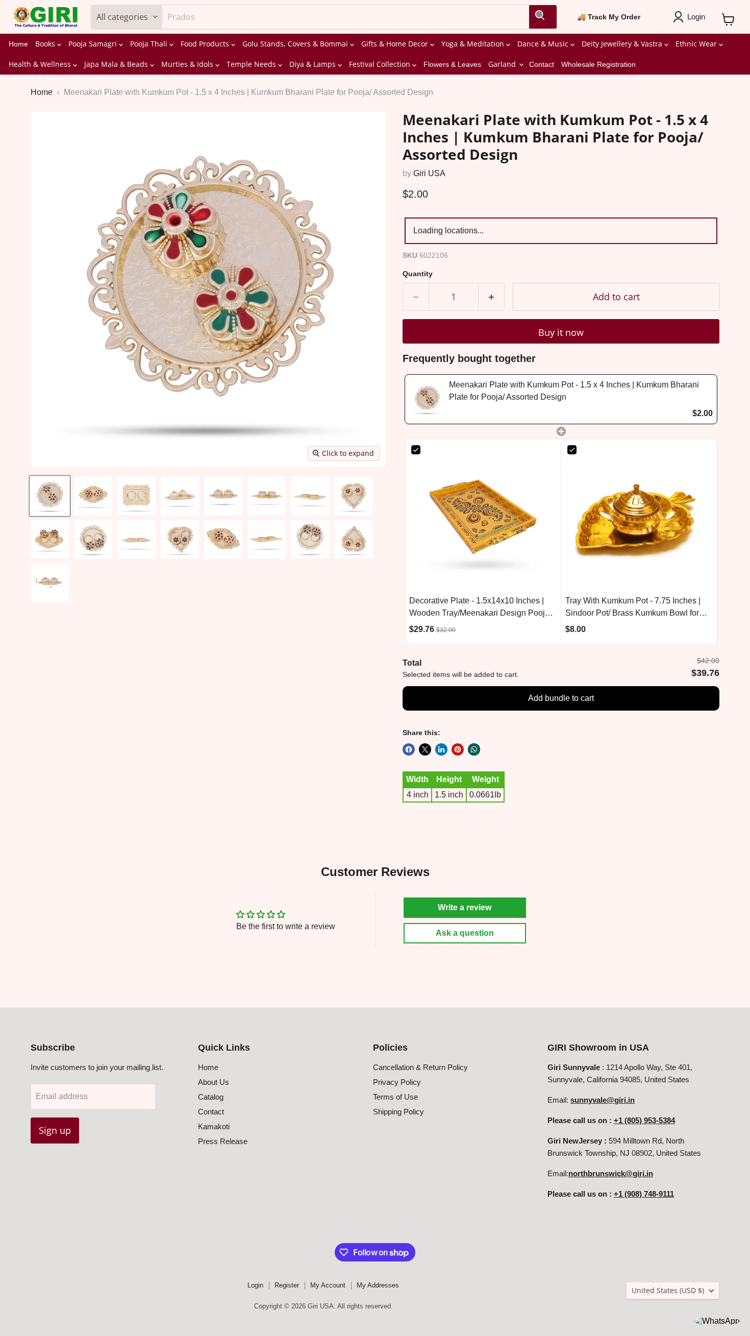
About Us (213, 1082)
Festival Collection (380, 64)
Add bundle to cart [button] (561, 698)
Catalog (210, 1096)
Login (255, 1285)
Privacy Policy (397, 1082)
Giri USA (429, 173)
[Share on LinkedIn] (441, 749)
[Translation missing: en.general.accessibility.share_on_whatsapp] (474, 749)
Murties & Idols (188, 64)
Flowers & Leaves (452, 64)
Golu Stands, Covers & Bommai (296, 43)
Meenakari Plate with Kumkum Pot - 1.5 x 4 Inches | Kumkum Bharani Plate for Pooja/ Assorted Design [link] (574, 390)
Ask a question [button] (465, 933)
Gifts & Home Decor (395, 43)
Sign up (55, 1130)
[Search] (543, 17)
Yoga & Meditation (473, 43)
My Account (327, 1285)
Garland (503, 64)
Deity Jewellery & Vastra (623, 43)
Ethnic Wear (697, 43)
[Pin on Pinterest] (458, 749)
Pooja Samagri (93, 43)
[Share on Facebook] (409, 749)
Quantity (418, 274)
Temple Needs (252, 64)
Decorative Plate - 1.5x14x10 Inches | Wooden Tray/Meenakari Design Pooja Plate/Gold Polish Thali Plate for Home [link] (479, 607)
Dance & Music (543, 43)
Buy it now (561, 332)
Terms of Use (395, 1096)
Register (286, 1285)
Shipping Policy (398, 1111)
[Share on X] (425, 749)
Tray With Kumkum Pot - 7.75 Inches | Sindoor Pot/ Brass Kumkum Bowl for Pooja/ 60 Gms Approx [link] (633, 607)
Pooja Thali (149, 43)
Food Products (206, 43)
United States (668, 1290)
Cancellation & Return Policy (420, 1067)
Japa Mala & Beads (117, 64)
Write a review (464, 907)
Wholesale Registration (598, 64)
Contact (541, 64)
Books (46, 43)
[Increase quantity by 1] (492, 297)
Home (18, 44)
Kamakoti (214, 1126)
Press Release (222, 1141)
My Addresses (378, 1285)
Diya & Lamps (313, 64)
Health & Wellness (41, 64)
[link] (427, 399)
